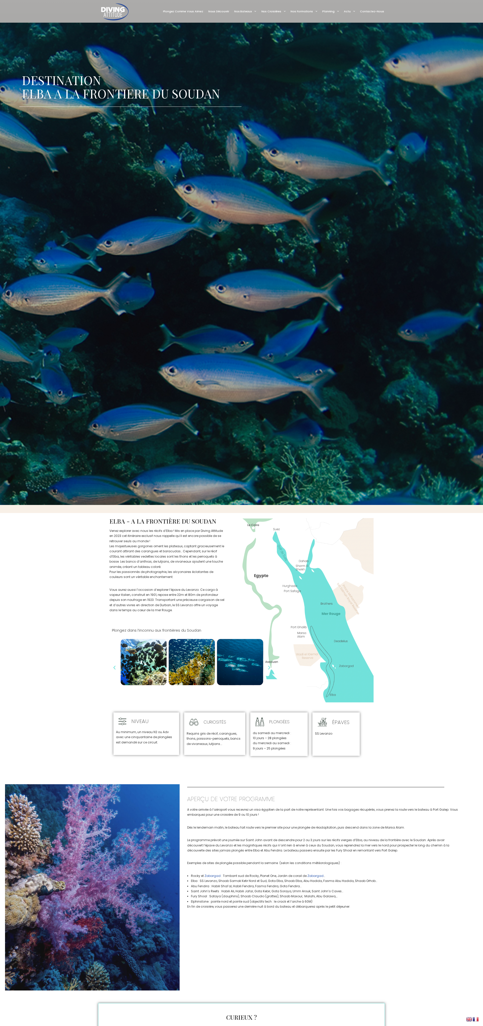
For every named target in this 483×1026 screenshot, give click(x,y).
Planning (328, 11)
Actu (347, 11)
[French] (476, 1019)
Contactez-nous (372, 11)
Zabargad (213, 876)
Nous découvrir (218, 11)
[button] (114, 667)
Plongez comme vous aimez (183, 11)
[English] (469, 1019)
